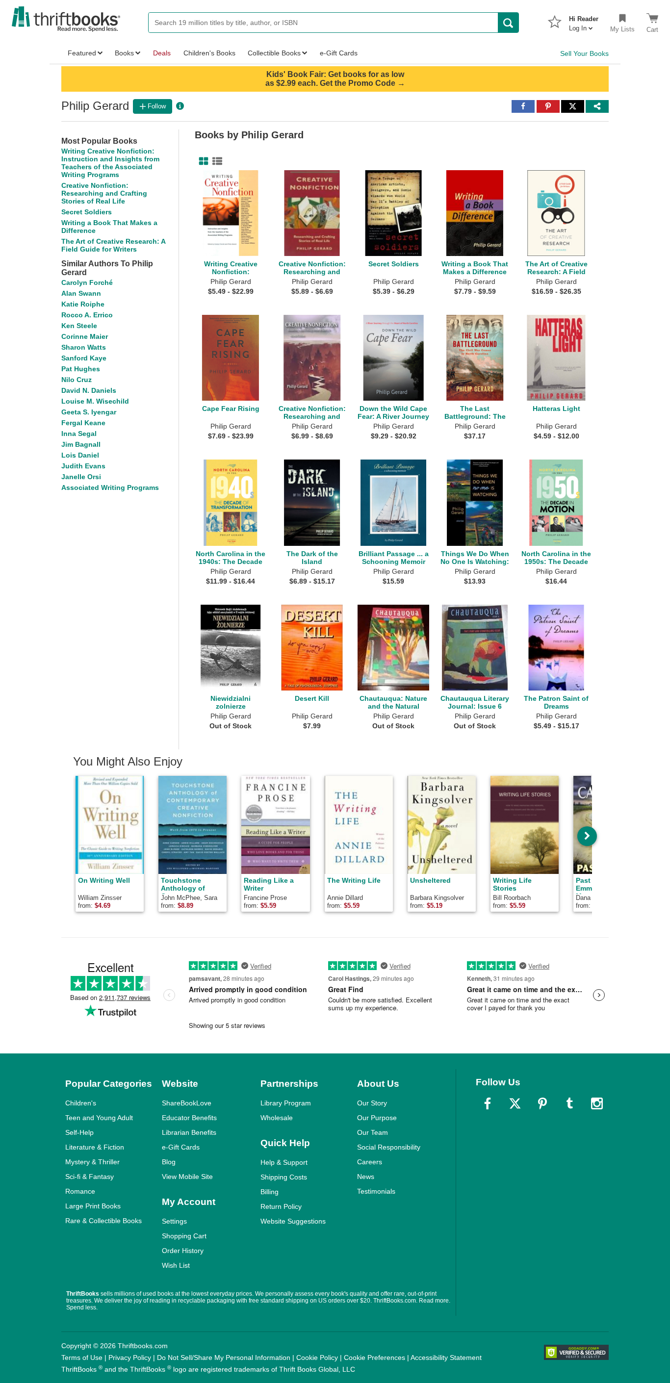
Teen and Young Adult (99, 1118)
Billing (269, 1192)
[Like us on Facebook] (487, 1103)
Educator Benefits (189, 1118)
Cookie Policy (317, 1357)
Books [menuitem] (124, 53)
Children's (80, 1103)
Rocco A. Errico (87, 315)
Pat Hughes (80, 369)
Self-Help (79, 1132)
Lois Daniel (80, 455)
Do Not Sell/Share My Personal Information (223, 1357)
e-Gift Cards (181, 1147)
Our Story (372, 1103)
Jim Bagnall (81, 444)
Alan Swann (81, 293)
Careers (369, 1162)
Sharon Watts (83, 347)
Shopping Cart (184, 1236)
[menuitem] (583, 20)
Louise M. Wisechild (95, 401)
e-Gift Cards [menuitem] (339, 53)
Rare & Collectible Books (103, 1221)
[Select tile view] (215, 161)
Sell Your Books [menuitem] (584, 53)
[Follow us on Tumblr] (569, 1103)
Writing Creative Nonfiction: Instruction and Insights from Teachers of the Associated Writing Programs (110, 163)
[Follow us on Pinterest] (542, 1103)
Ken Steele (79, 326)
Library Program (285, 1103)
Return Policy (281, 1206)
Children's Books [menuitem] (209, 53)
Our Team (372, 1132)
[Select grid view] (201, 161)
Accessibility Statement (446, 1357)
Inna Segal (79, 433)
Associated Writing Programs (110, 487)
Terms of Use (82, 1357)
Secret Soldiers (86, 212)
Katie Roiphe (82, 304)
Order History (183, 1251)
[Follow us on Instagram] (597, 1103)
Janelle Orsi (81, 477)
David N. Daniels (88, 390)
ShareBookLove (186, 1103)
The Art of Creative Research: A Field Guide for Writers (113, 245)
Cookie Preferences (374, 1357)
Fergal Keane (83, 423)
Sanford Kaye (83, 358)
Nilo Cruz (76, 380)
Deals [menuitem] (162, 53)
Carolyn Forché (87, 282)
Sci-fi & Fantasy (89, 1176)
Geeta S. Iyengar (88, 412)
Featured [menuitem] (82, 53)
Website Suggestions (293, 1221)
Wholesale (276, 1118)
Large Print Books (93, 1206)
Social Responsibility (388, 1147)
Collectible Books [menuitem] (274, 53)
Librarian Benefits (189, 1132)
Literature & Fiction (94, 1147)
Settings (174, 1221)
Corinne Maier (84, 336)
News (365, 1176)
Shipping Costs (283, 1177)
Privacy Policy (129, 1357)
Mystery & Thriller (92, 1162)
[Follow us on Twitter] (515, 1103)
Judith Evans (83, 466)
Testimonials (376, 1191)
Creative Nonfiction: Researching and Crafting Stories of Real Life (104, 193)
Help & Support (284, 1162)
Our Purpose (377, 1118)
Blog (169, 1162)
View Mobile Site (187, 1176)
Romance (80, 1191)
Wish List (176, 1265)
